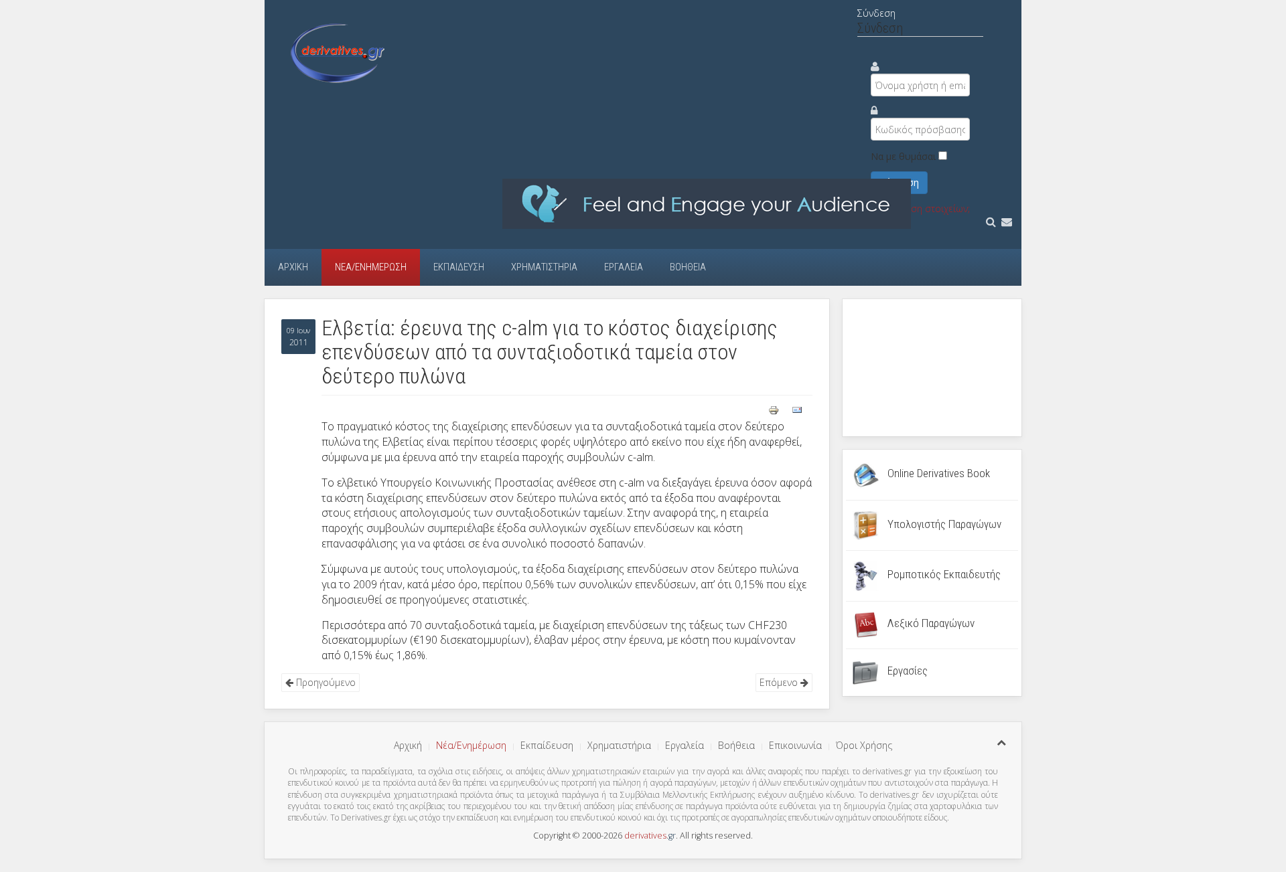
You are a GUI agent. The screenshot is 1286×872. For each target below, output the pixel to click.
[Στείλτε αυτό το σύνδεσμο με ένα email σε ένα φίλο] (797, 408)
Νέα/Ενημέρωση (371, 267)
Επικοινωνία (795, 745)
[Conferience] (706, 203)
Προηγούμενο (324, 682)
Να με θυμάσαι (903, 156)
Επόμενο (780, 682)
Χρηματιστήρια (544, 267)
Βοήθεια (688, 267)
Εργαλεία (623, 267)
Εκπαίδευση (458, 267)
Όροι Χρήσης (864, 745)
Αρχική (293, 267)
